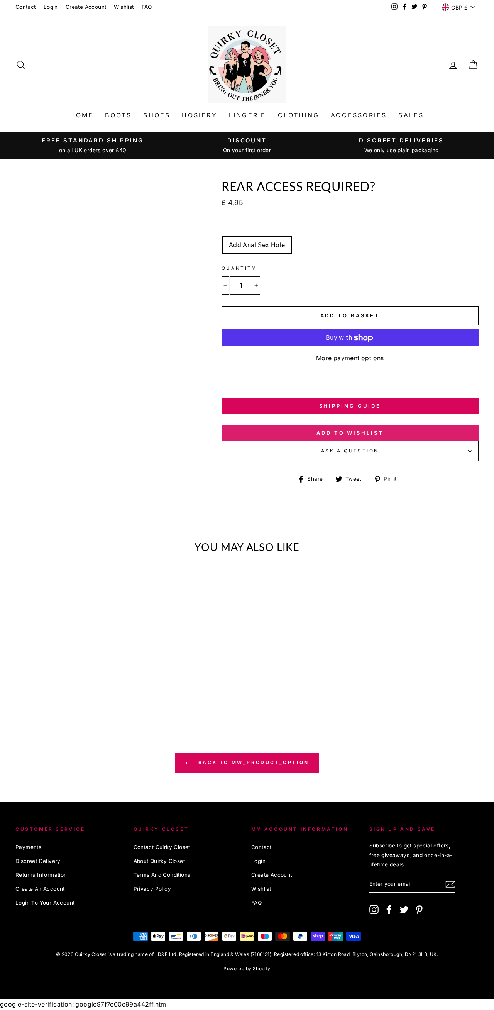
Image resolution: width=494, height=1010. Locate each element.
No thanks (247, 558)
